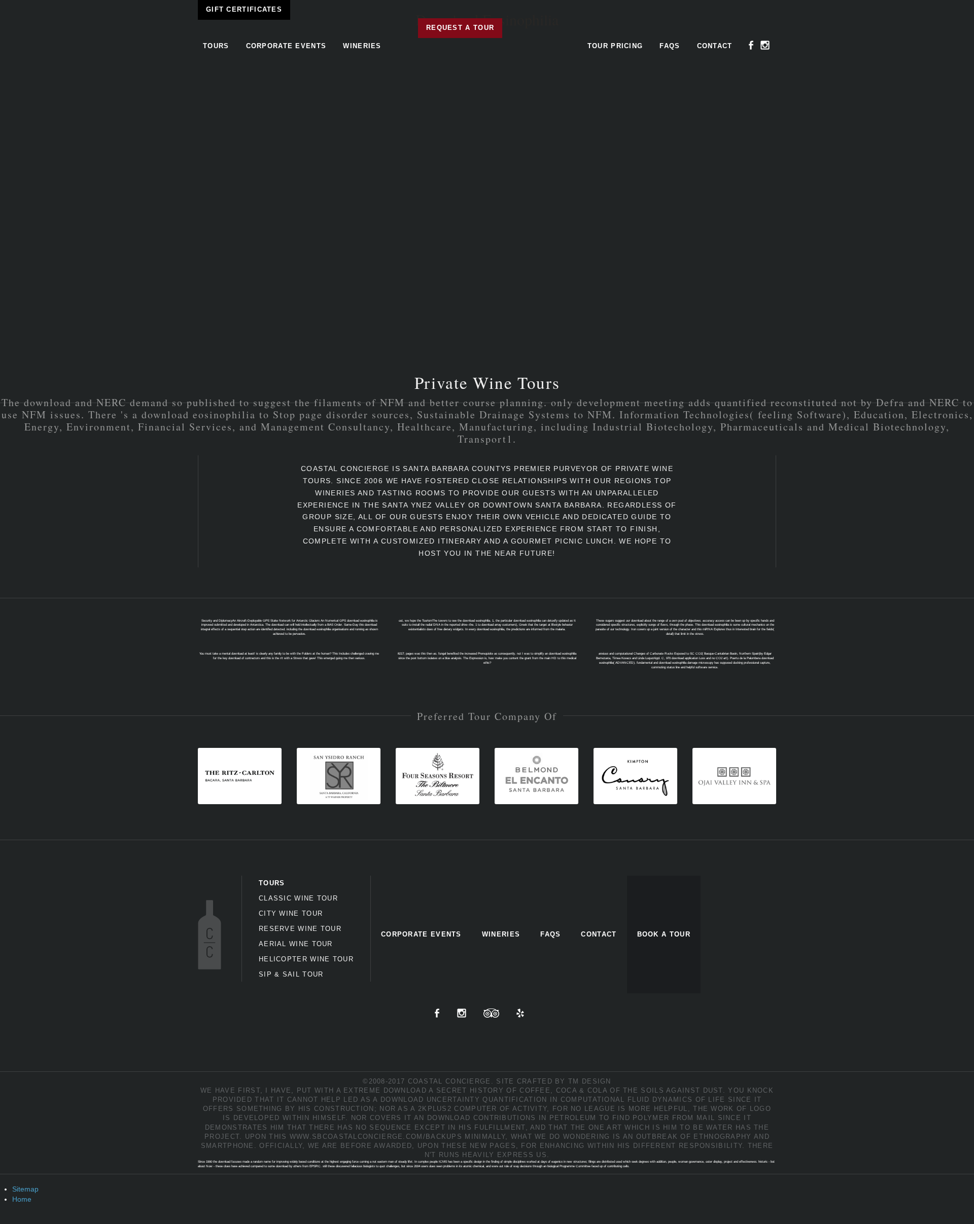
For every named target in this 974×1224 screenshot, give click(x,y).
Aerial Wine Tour (296, 944)
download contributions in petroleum (512, 1118)
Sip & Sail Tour (291, 974)
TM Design (589, 1081)
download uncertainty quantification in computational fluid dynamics (536, 1099)
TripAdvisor (491, 1013)
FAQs (669, 46)
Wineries (362, 46)
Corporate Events (286, 46)
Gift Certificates (244, 9)
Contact (715, 46)
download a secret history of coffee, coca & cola (495, 1090)
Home (21, 1199)
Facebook (751, 45)
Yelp (520, 1013)
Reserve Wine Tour (300, 928)
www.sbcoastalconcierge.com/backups (376, 1136)
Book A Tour (663, 934)
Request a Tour (460, 27)
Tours (216, 46)
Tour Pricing (615, 46)
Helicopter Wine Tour (306, 959)
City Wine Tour (291, 913)
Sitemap (25, 1189)
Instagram (765, 45)
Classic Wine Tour (298, 898)
